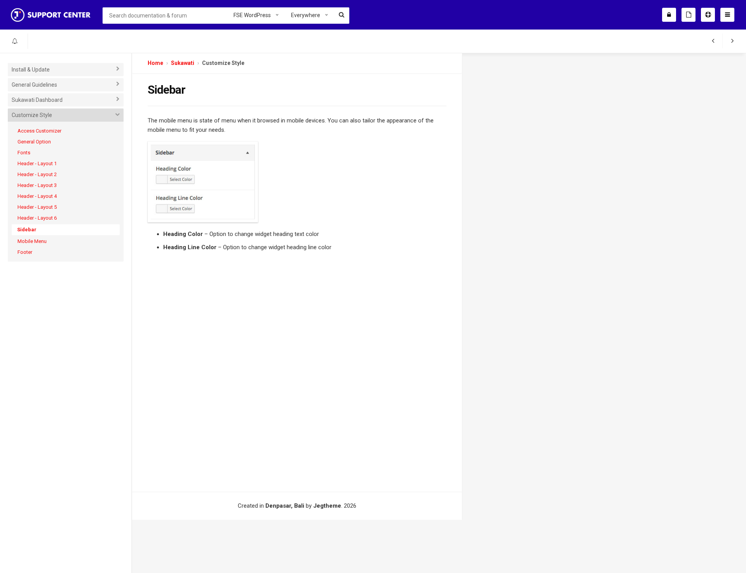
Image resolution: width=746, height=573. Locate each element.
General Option (34, 142)
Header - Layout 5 (37, 207)
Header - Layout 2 (37, 174)
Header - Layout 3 (37, 185)
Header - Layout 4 (37, 196)
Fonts (23, 152)
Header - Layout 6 (37, 218)
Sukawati (182, 63)
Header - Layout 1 (37, 163)
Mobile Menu (32, 241)
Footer (24, 252)
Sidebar (27, 229)
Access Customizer (39, 131)
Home (155, 63)
